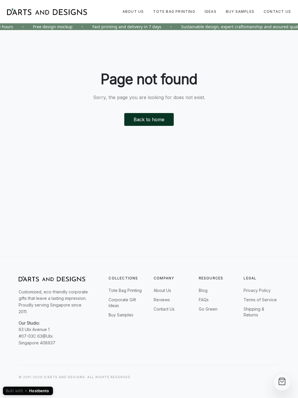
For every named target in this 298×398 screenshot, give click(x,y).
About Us (133, 11)
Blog (203, 290)
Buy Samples (240, 11)
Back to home (149, 119)
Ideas (211, 11)
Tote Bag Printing (174, 11)
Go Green (208, 309)
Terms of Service (260, 299)
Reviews (162, 299)
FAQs (204, 299)
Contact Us (277, 11)
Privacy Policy (257, 290)
